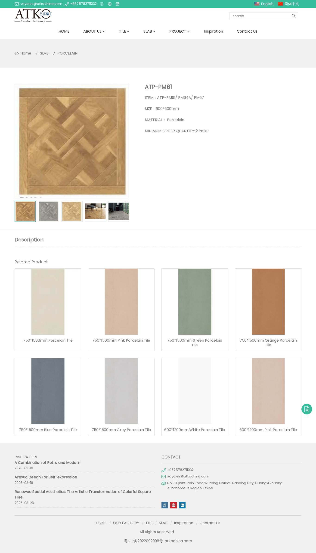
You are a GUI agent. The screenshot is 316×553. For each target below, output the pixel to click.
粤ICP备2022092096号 (143, 541)
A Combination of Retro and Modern (47, 462)
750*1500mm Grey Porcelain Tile (121, 430)
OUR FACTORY (126, 523)
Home (25, 53)
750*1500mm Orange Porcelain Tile (268, 342)
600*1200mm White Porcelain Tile (194, 430)
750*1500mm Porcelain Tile (48, 340)
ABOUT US (92, 31)
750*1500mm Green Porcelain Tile (194, 342)
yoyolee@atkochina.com (41, 3)
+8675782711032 (83, 3)
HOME (64, 31)
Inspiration (213, 31)
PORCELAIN (67, 53)
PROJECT (177, 31)
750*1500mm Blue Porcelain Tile (48, 430)
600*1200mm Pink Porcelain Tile (268, 430)
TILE (122, 31)
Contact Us (247, 31)
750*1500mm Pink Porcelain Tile (121, 340)
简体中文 (291, 3)
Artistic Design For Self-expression (46, 477)
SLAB (147, 31)
